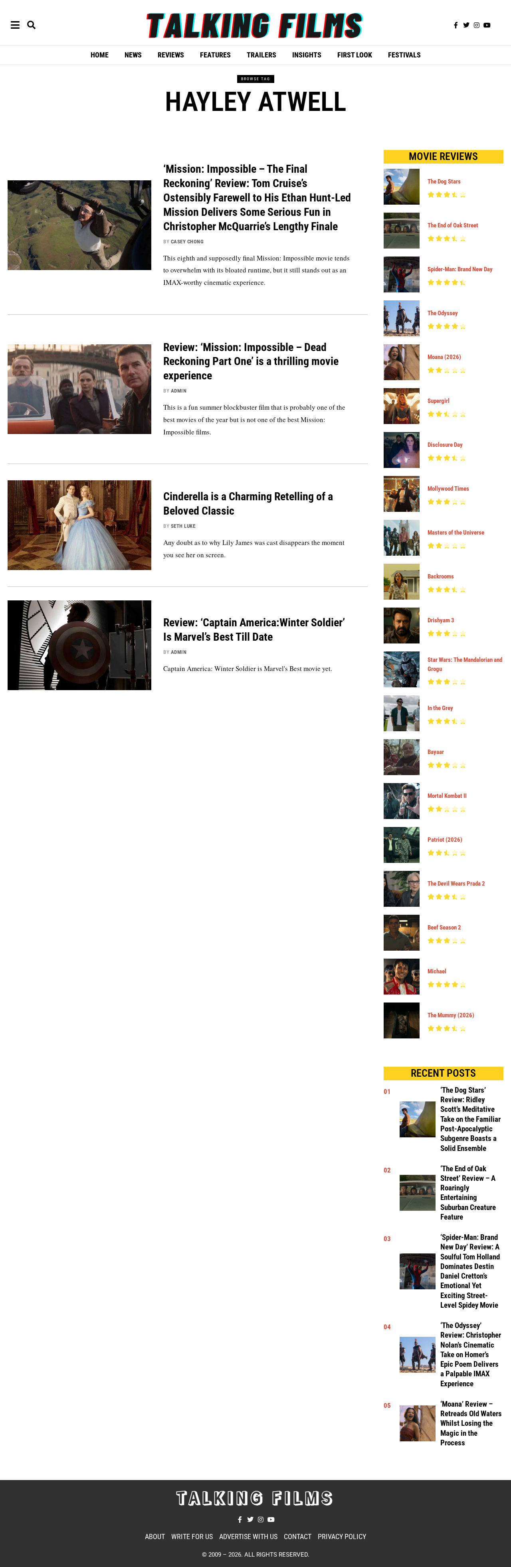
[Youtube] (487, 25)
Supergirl (439, 401)
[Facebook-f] (456, 25)
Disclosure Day (445, 444)
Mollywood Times (448, 488)
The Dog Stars (444, 181)
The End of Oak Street (453, 225)
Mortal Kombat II (447, 795)
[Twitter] (466, 25)
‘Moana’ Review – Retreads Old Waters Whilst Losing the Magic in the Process (471, 1423)
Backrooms (441, 576)
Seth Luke (183, 526)
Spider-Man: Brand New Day (460, 269)
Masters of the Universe (456, 532)
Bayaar (436, 752)
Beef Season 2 (444, 927)
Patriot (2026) (445, 839)
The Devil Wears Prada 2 (456, 883)
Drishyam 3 (441, 620)
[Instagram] (476, 25)
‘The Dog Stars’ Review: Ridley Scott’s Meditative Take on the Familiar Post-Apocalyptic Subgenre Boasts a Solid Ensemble (470, 1119)
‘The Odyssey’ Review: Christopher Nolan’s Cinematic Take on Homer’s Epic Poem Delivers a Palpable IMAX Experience (470, 1354)
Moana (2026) (444, 357)
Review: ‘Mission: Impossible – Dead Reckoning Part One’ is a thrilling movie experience (251, 362)
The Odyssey (443, 313)
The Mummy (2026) (451, 1015)
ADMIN (179, 391)
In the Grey (440, 708)
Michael (437, 971)
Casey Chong (187, 242)
